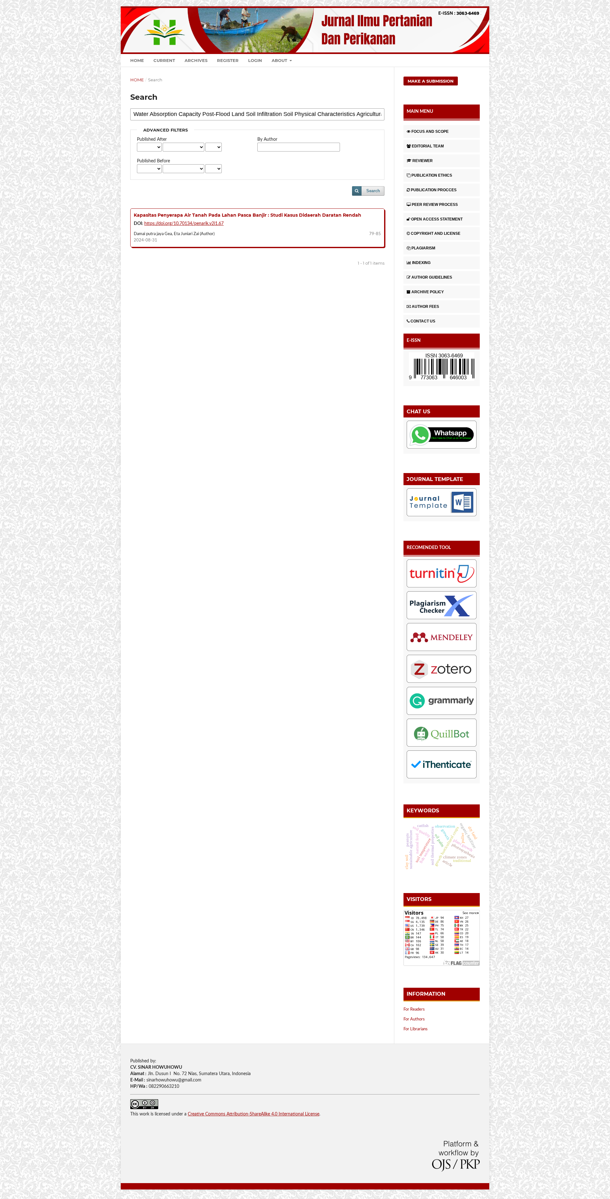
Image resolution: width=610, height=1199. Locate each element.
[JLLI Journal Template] (441, 503)
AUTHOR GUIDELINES (431, 277)
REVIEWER (422, 161)
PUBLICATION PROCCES (434, 190)
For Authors (414, 1019)
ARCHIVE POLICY (427, 292)
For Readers (414, 1009)
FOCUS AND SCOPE (430, 131)
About (280, 60)
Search (373, 190)
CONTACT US (422, 321)
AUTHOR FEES (425, 306)
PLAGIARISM (423, 248)
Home (137, 60)
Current (164, 60)
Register (228, 60)
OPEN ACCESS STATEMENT (437, 219)
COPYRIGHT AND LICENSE (435, 233)
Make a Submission (431, 81)
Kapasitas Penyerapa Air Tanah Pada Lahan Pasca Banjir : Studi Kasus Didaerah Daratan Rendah (247, 215)
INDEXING (421, 263)
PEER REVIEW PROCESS (435, 204)
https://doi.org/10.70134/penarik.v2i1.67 (184, 223)
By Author (267, 139)
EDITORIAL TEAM (428, 146)
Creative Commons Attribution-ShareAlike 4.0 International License (253, 1114)
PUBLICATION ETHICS (431, 175)
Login (255, 60)
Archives (196, 60)
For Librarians (415, 1029)
